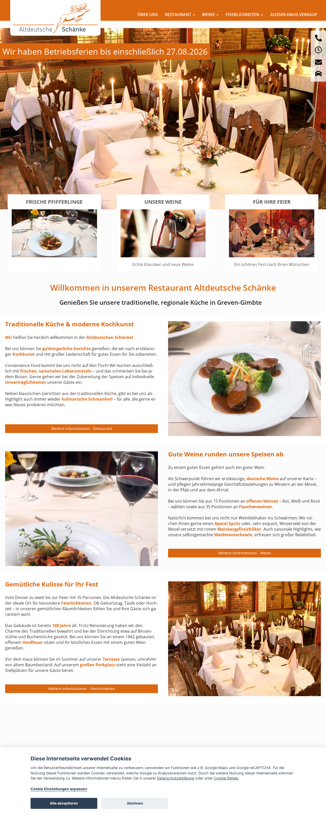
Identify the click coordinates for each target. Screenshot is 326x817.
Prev (15, 114)
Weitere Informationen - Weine (244, 553)
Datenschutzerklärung (175, 778)
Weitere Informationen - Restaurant (81, 428)
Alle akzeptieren (64, 803)
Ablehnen (135, 803)
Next (311, 114)
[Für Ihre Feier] (271, 233)
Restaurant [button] (178, 14)
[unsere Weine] (163, 233)
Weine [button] (209, 14)
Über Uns (148, 14)
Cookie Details (226, 778)
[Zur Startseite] (55, 18)
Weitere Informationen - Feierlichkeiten (81, 688)
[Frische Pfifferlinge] (54, 233)
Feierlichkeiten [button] (243, 14)
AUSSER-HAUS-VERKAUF (293, 14)
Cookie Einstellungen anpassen (59, 789)
